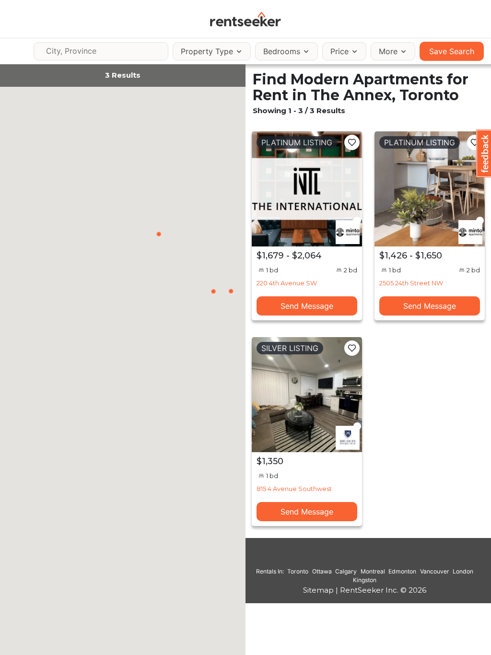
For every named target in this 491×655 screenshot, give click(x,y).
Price (339, 51)
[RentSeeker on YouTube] (389, 558)
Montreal (373, 571)
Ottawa (322, 571)
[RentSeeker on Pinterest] (341, 558)
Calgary (346, 571)
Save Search (451, 51)
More (388, 51)
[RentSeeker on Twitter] (377, 558)
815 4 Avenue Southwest (294, 488)
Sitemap (318, 590)
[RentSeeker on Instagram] (353, 558)
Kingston (364, 580)
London (463, 571)
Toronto (297, 571)
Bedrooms (281, 51)
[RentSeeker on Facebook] (365, 558)
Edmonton (402, 571)
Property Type (207, 51)
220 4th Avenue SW (287, 283)
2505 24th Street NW (411, 283)
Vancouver (434, 571)
